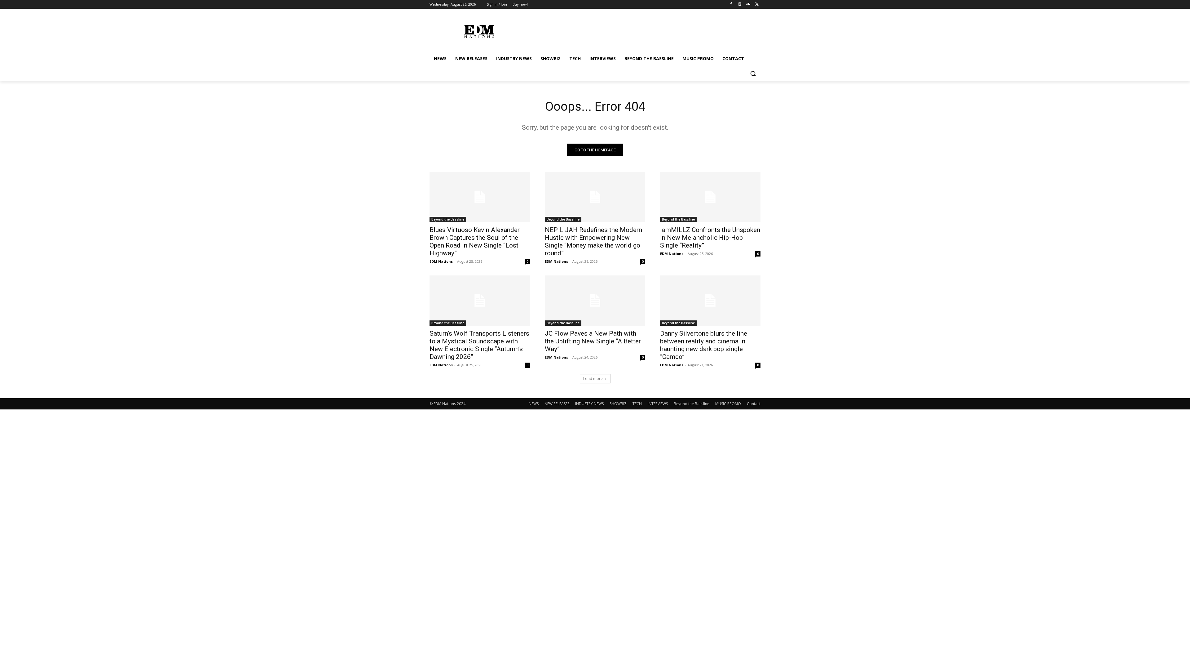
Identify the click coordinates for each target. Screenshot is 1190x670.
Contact (753, 403)
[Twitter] (756, 4)
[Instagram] (739, 4)
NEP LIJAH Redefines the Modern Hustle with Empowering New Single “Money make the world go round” (593, 241)
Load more (593, 378)
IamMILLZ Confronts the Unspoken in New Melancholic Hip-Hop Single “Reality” (710, 237)
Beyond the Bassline (447, 219)
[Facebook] (731, 4)
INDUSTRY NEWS (589, 403)
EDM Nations (441, 261)
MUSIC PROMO (728, 403)
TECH (637, 403)
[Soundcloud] (748, 4)
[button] (753, 73)
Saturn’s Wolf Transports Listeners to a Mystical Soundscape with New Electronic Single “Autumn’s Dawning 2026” (479, 345)
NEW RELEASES (556, 403)
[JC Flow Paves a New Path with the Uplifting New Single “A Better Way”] (595, 300)
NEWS (534, 403)
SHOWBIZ (618, 403)
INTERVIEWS (658, 403)
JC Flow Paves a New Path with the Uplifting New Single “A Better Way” (593, 341)
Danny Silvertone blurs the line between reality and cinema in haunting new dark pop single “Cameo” (703, 345)
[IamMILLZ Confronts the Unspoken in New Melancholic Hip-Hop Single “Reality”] (710, 197)
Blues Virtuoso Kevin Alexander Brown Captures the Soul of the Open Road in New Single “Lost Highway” (475, 241)
